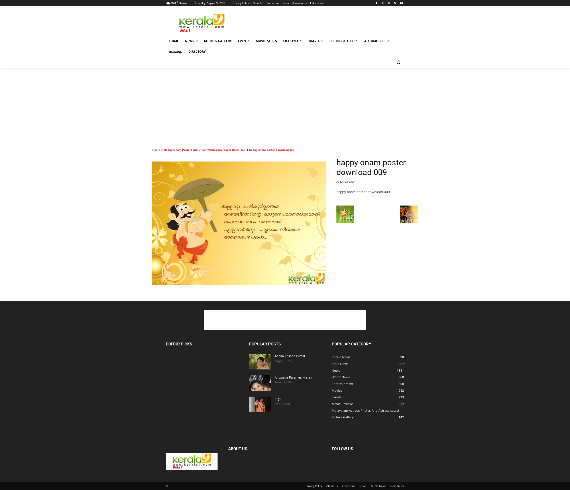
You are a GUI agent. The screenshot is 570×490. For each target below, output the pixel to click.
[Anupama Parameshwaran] (260, 383)
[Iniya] (260, 404)
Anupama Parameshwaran (293, 377)
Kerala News (378, 486)
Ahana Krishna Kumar (290, 356)
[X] (389, 3)
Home (156, 150)
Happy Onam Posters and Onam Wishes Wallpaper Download (204, 150)
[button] (398, 62)
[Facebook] (376, 3)
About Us (332, 486)
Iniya (278, 399)
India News (397, 486)
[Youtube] (401, 3)
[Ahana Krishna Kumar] (260, 361)
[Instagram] (382, 3)
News (362, 486)
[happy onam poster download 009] (239, 223)
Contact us (348, 486)
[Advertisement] (318, 22)
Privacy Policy (313, 486)
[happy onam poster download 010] (409, 222)
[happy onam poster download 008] (345, 222)
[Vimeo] (395, 3)
